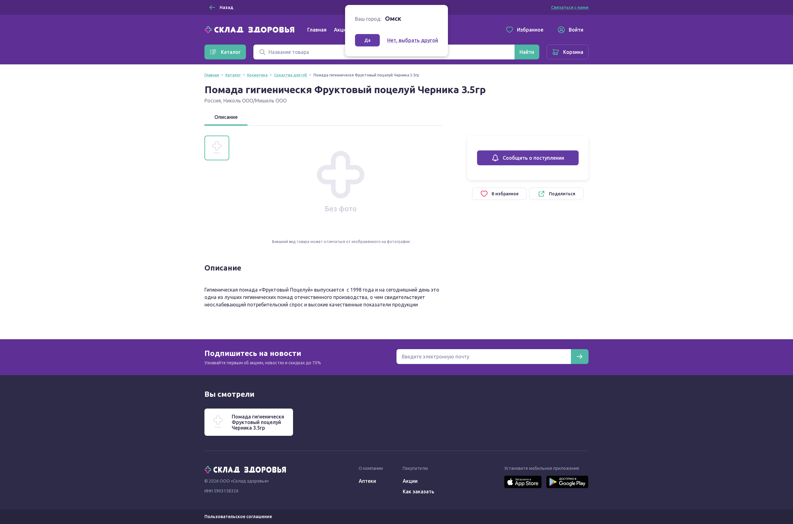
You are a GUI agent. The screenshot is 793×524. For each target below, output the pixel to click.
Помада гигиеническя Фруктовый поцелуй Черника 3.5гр (258, 422)
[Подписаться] (580, 356)
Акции (341, 29)
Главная (316, 29)
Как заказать (418, 491)
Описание (226, 117)
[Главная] (250, 29)
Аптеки (367, 481)
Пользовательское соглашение (238, 516)
